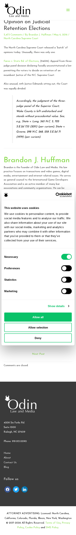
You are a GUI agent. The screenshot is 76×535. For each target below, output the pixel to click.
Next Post (38, 354)
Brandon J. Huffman (37, 160)
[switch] (66, 268)
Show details (56, 306)
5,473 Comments (13, 35)
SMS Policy (52, 527)
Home (7, 453)
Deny (38, 337)
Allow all (38, 317)
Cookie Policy (32, 527)
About (7, 458)
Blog (6, 467)
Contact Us (10, 462)
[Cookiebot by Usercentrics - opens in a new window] (55, 194)
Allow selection (38, 327)
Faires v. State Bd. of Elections (21, 61)
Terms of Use (53, 523)
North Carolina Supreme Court (21, 38)
